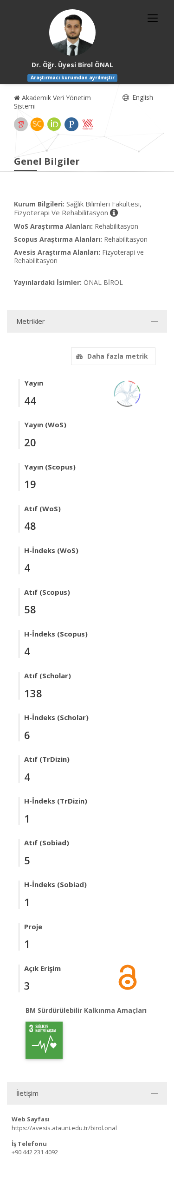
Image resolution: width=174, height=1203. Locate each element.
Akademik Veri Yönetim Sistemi (52, 101)
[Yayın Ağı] (127, 393)
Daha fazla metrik (117, 356)
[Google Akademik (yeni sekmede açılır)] (21, 124)
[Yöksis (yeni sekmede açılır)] (88, 124)
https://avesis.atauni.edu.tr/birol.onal (64, 1128)
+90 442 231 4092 (35, 1152)
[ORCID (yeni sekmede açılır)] (54, 124)
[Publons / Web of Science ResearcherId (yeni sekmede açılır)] (71, 124)
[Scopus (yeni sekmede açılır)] (37, 124)
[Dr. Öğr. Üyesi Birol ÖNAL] (72, 32)
